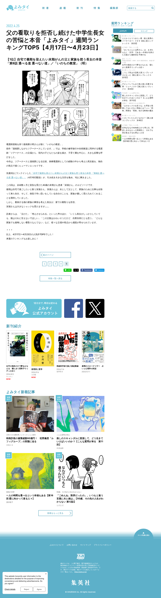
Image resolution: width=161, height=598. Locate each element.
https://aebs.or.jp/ (80, 572)
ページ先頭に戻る (143, 539)
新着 (46, 8)
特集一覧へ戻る (55, 278)
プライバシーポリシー (102, 545)
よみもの (123, 31)
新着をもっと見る (55, 513)
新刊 (80, 8)
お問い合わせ (72, 545)
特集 (97, 8)
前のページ (48, 255)
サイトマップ (85, 545)
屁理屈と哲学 (36, 369)
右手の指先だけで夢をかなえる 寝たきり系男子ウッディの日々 (17, 368)
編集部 (114, 8)
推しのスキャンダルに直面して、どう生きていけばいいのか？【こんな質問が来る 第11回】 (80, 441)
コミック (144, 31)
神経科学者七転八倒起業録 (67, 366)
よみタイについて (57, 545)
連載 (63, 8)
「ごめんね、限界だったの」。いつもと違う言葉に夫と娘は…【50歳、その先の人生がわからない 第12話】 (80, 498)
